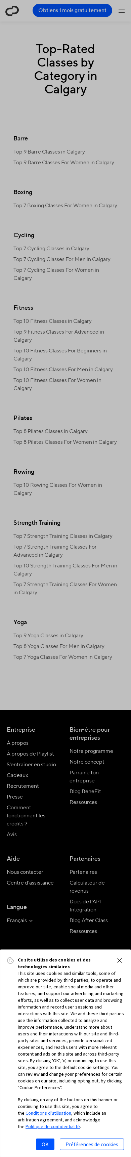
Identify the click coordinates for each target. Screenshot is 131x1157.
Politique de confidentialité (53, 1126)
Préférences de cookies (92, 1144)
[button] (119, 960)
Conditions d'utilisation (48, 1113)
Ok (45, 1144)
